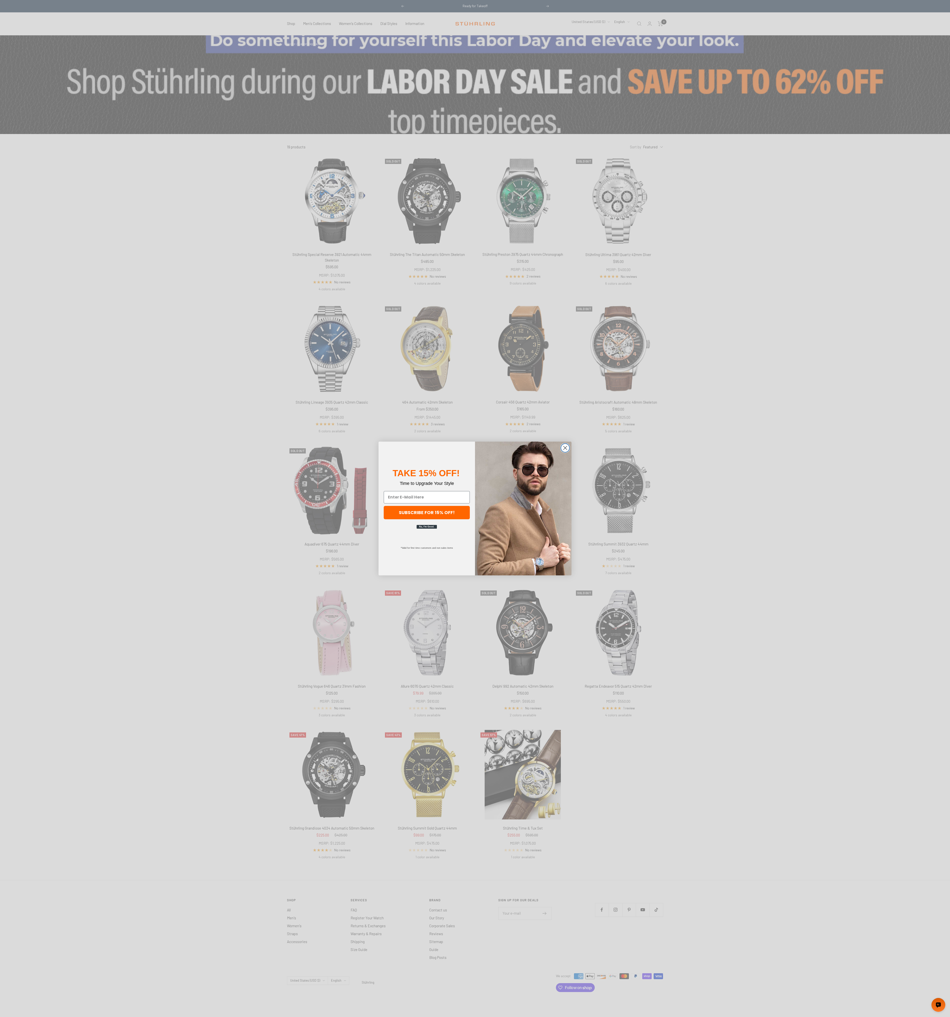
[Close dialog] (565, 448)
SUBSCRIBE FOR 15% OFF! (427, 512)
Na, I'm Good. (426, 526)
